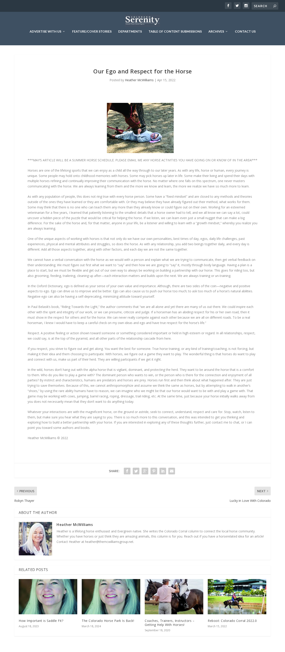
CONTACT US (245, 31)
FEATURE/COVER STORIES (92, 31)
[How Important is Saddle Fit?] (48, 596)
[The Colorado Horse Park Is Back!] (111, 596)
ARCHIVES (216, 31)
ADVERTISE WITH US (45, 31)
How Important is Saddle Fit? (41, 621)
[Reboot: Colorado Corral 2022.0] (237, 596)
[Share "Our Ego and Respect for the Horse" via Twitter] (136, 471)
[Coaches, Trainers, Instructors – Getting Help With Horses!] (174, 596)
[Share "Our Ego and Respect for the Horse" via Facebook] (127, 471)
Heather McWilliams (139, 80)
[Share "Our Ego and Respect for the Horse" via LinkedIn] (162, 471)
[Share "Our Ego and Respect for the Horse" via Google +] (144, 471)
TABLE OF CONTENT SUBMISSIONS (175, 31)
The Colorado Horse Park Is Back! (108, 621)
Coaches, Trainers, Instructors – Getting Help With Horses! (169, 623)
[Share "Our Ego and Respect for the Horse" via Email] (171, 471)
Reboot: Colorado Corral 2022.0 (232, 621)
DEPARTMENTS (130, 31)
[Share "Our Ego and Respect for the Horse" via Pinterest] (153, 471)
